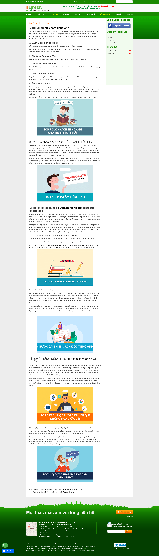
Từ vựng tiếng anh (89, 247)
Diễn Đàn (78, 14)
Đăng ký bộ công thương (56, 247)
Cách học (41, 14)
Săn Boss (66, 14)
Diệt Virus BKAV (49, 492)
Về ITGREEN (130, 14)
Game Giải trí (91, 14)
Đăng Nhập (111, 40)
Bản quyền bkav (77, 247)
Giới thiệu (76, 1)
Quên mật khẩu (112, 43)
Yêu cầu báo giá (126, 512)
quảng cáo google (52, 489)
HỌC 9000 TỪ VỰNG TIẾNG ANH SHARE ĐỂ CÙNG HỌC (88, 8)
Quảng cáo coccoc (80, 245)
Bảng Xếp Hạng (105, 14)
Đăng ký (110, 37)
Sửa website (90, 245)
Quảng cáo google (52, 245)
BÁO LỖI (118, 14)
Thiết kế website (40, 245)
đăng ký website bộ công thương (69, 489)
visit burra (40, 550)
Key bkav (68, 247)
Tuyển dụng (84, 1)
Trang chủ (29, 14)
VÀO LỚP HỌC (54, 14)
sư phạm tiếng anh (57, 27)
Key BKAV (59, 492)
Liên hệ (108, 1)
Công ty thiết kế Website (38, 1)
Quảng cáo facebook (66, 245)
